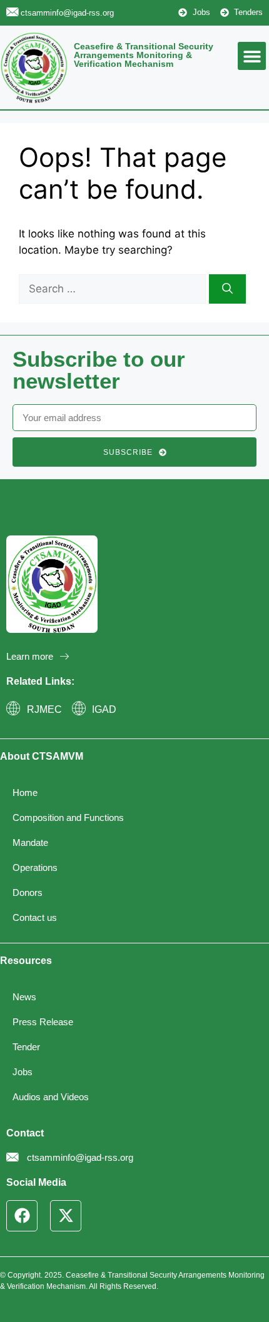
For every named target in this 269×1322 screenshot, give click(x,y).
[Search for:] (114, 288)
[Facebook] (22, 1215)
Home (25, 792)
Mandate (30, 842)
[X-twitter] (65, 1215)
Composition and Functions (68, 817)
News (24, 997)
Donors (28, 892)
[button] (252, 56)
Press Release (43, 1021)
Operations (35, 867)
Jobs (23, 1071)
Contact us (35, 917)
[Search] (227, 289)
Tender (26, 1046)
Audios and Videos (51, 1096)
